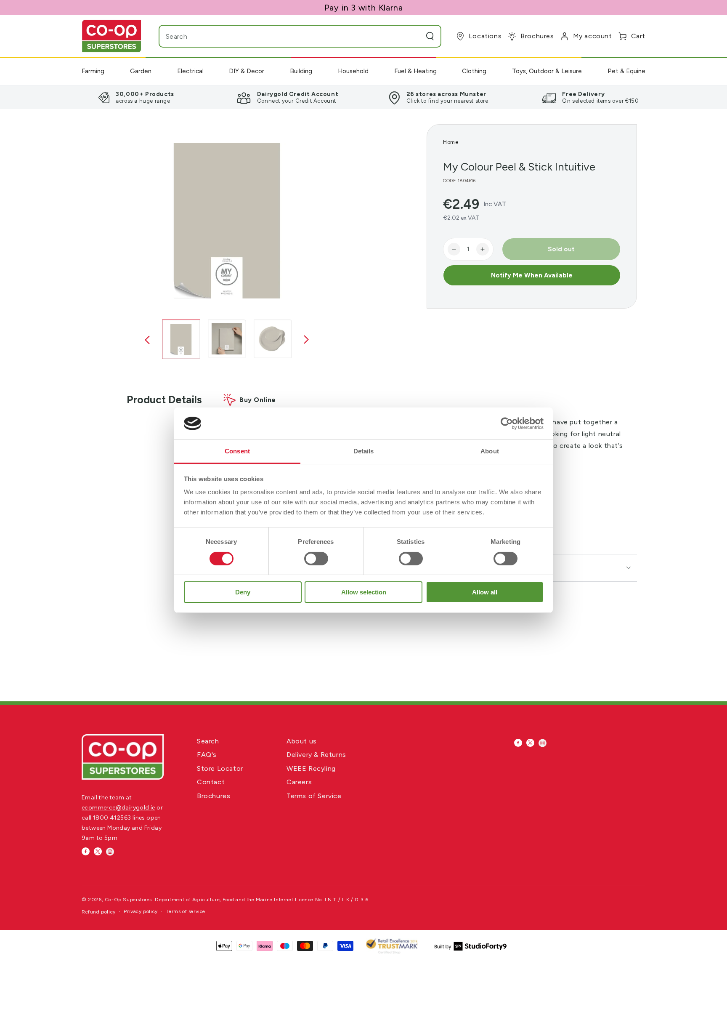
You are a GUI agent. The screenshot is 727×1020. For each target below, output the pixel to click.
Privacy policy (140, 911)
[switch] (316, 558)
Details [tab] (363, 451)
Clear (413, 36)
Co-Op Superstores (128, 900)
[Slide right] (306, 340)
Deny (242, 592)
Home (450, 142)
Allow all (484, 592)
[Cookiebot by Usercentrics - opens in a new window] (507, 423)
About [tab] (489, 451)
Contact (211, 782)
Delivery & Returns (316, 755)
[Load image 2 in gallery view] (227, 339)
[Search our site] (430, 36)
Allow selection (363, 592)
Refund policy (99, 912)
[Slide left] (147, 340)
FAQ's (207, 755)
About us (302, 741)
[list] (363, 97)
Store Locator (220, 768)
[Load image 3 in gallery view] (273, 339)
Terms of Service (314, 796)
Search (208, 741)
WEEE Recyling (311, 768)
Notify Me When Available (532, 275)
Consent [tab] (237, 451)
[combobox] (283, 36)
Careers (299, 782)
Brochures (213, 796)
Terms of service (185, 911)
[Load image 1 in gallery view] (181, 339)
